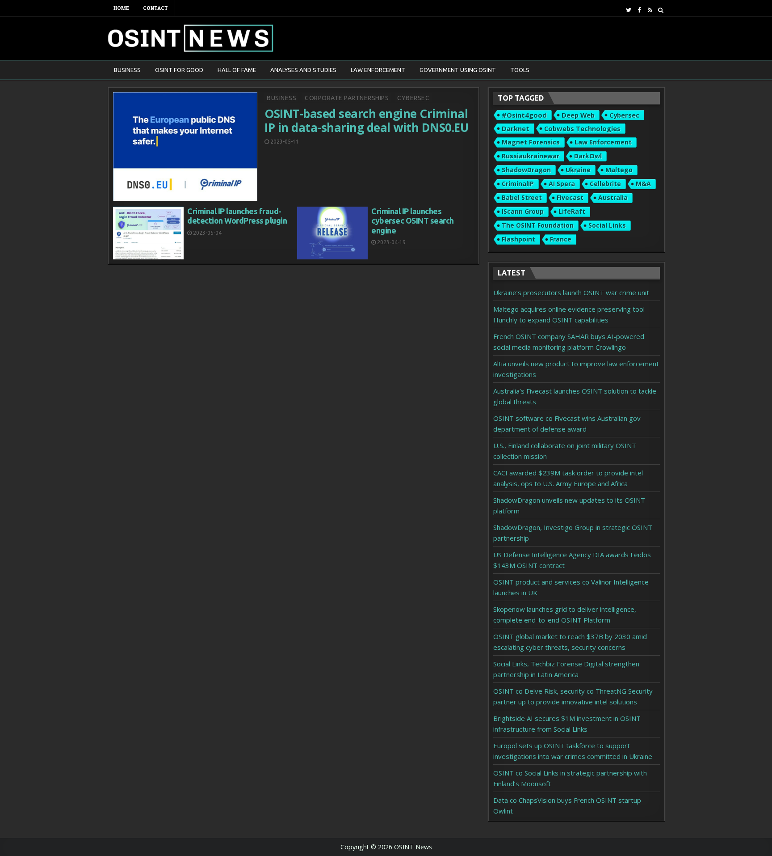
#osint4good (524, 114)
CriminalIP (518, 183)
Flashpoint (518, 239)
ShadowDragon (526, 169)
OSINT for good (179, 70)
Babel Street (522, 197)
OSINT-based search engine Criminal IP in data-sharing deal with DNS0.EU (366, 121)
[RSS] (650, 10)
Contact (155, 7)
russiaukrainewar (530, 156)
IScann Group (523, 211)
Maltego (619, 169)
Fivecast (570, 197)
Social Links (607, 225)
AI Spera (562, 183)
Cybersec (413, 98)
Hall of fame (237, 70)
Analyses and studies (303, 70)
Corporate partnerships (347, 98)
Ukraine (578, 169)
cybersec (624, 114)
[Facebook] (639, 10)
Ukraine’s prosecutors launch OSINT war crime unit (571, 292)
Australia (613, 197)
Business (127, 70)
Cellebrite (605, 183)
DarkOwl (588, 156)
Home (121, 7)
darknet (515, 128)
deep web (578, 114)
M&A (643, 183)
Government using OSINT (458, 70)
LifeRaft (571, 211)
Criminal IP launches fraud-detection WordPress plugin (237, 216)
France (560, 239)
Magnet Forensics (531, 142)
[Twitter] (628, 10)
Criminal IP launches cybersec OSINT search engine (412, 221)
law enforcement (603, 142)
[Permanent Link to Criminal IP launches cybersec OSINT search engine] (332, 233)
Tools (519, 70)
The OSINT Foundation (538, 225)
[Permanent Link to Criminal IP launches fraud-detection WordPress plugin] (148, 233)
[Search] (660, 10)
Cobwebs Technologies (582, 128)
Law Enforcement (378, 70)
